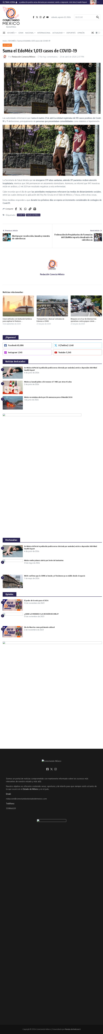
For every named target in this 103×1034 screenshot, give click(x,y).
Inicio (5, 41)
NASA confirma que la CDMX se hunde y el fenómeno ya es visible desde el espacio (54, 576)
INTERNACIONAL (43, 33)
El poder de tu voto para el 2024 (36, 601)
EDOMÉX (11, 33)
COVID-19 (21, 215)
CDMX (20, 33)
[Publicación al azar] (92, 33)
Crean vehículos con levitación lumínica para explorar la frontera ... (17, 320)
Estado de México (33, 215)
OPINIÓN (80, 33)
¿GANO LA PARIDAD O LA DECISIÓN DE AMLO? (41, 614)
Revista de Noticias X (72, 1029)
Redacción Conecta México (23, 57)
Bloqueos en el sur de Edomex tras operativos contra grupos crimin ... (83, 320)
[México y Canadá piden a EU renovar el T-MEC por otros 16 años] (90, 2)
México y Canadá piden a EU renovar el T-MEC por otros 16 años (48, 382)
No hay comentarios (49, 57)
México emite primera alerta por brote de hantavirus (43, 560)
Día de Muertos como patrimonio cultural (39, 627)
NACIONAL (29, 33)
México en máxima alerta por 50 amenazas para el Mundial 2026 (48, 397)
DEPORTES (71, 33)
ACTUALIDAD (57, 33)
